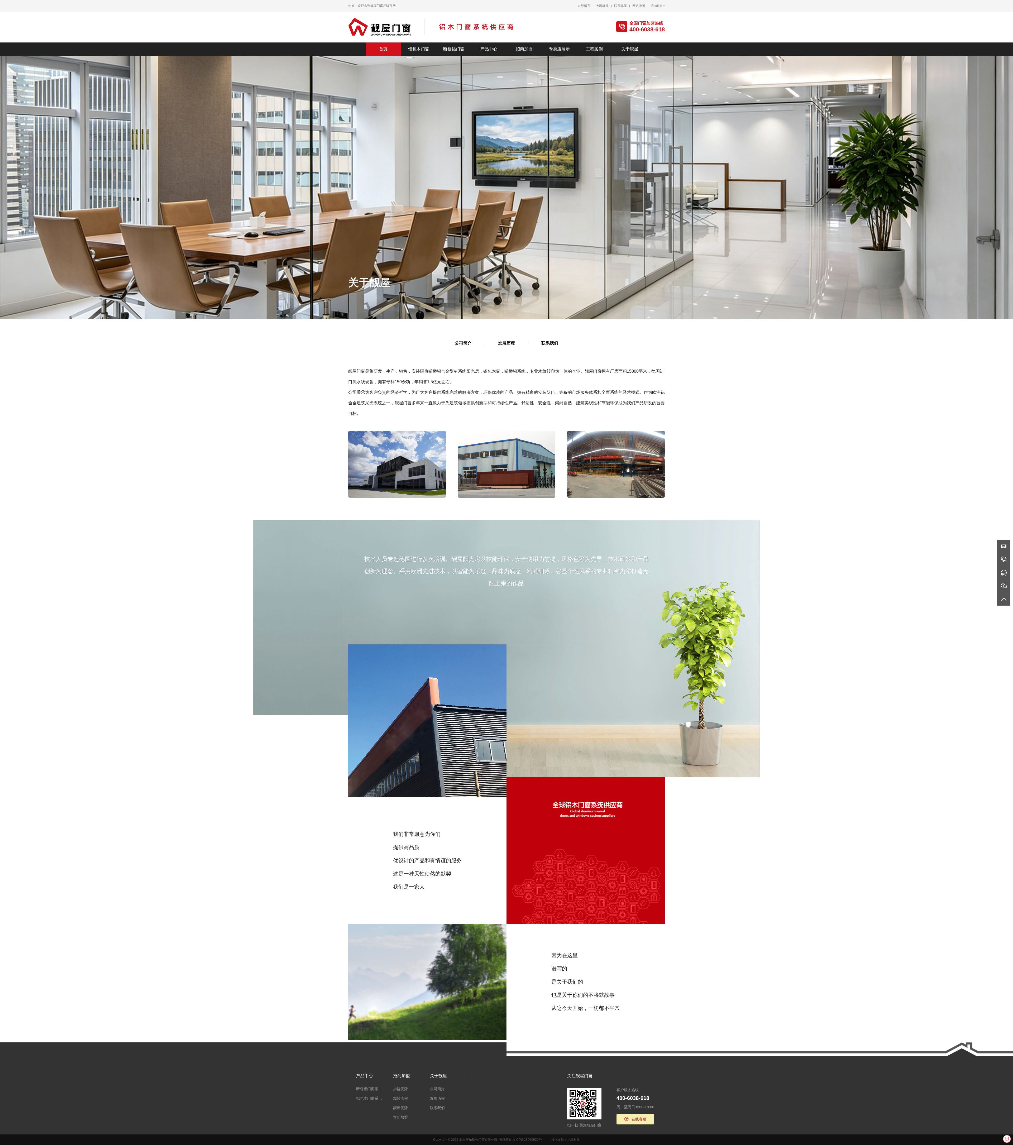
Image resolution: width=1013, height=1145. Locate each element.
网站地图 (638, 6)
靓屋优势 (400, 1108)
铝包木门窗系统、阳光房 (370, 1098)
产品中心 (488, 49)
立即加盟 (400, 1117)
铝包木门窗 (418, 49)
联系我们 (549, 343)
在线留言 (584, 6)
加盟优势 (400, 1089)
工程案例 (594, 49)
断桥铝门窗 (453, 49)
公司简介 (463, 343)
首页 (383, 49)
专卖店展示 (559, 49)
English (656, 6)
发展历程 (506, 343)
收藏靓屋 (602, 6)
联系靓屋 (620, 6)
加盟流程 (400, 1098)
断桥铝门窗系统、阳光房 (370, 1089)
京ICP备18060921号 (527, 1140)
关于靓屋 (629, 49)
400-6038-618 (647, 29)
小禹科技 (573, 1140)
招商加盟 (524, 49)
